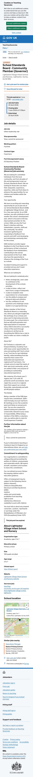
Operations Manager (13, 644)
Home (4, 57)
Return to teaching (9, 693)
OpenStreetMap (19, 635)
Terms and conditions (10, 742)
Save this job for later (14, 89)
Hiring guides (7, 714)
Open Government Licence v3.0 (14, 756)
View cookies (16, 32)
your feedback (25, 52)
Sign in (5, 41)
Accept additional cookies (16, 23)
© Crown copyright (16, 772)
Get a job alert (12, 658)
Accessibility (24, 742)
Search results (13, 57)
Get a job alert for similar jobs (17, 84)
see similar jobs (17, 99)
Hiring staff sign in (9, 710)
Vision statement (9, 747)
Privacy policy (15, 739)
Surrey (26, 664)
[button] (20, 620)
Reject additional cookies (16, 28)
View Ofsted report (11, 569)
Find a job (6, 686)
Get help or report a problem (13, 725)
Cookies (5, 739)
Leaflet (7, 635)
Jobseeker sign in (9, 683)
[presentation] (16, 620)
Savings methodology (10, 745)
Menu (5, 48)
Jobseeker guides (9, 690)
